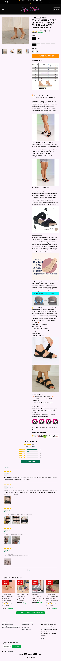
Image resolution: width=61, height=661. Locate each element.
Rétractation (31, 657)
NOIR (39, 38)
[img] (7, 471)
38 (38, 45)
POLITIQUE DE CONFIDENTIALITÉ (10, 626)
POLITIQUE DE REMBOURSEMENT (11, 628)
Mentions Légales (7, 624)
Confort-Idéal (9, 651)
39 (43, 45)
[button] (35, 31)
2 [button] (29, 570)
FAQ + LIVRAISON (26, 626)
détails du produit (37, 60)
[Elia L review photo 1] (7, 540)
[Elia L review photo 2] (16, 540)
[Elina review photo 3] (24, 520)
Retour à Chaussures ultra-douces (31, 612)
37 (33, 45)
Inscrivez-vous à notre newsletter (10, 642)
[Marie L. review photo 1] (7, 561)
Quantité (34, 48)
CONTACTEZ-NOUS (27, 624)
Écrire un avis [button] (30, 461)
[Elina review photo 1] (7, 520)
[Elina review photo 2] (16, 520)
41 (52, 45)
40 (48, 45)
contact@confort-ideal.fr (51, 2)
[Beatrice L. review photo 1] (7, 500)
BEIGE (34, 38)
